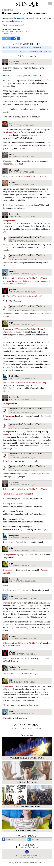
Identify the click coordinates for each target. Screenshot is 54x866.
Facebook (10, 839)
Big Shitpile (7, 10)
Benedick (8, 262)
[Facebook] (15, 38)
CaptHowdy (9, 160)
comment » (7, 34)
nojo (6, 473)
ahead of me (33, 705)
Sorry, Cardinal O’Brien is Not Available (22, 48)
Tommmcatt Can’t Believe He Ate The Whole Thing (25, 278)
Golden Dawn (12, 132)
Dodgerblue (9, 403)
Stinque (18, 2)
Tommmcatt (9, 658)
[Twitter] (6, 38)
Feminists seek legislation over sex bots (18, 493)
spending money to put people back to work (27, 17)
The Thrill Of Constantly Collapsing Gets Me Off (22, 296)
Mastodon (36, 839)
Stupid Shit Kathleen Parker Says (34, 51)
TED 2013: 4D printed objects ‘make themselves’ (22, 75)
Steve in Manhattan (11, 29)
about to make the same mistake (33, 176)
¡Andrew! (9, 461)
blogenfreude (10, 220)
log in (21, 729)
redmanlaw (9, 313)
